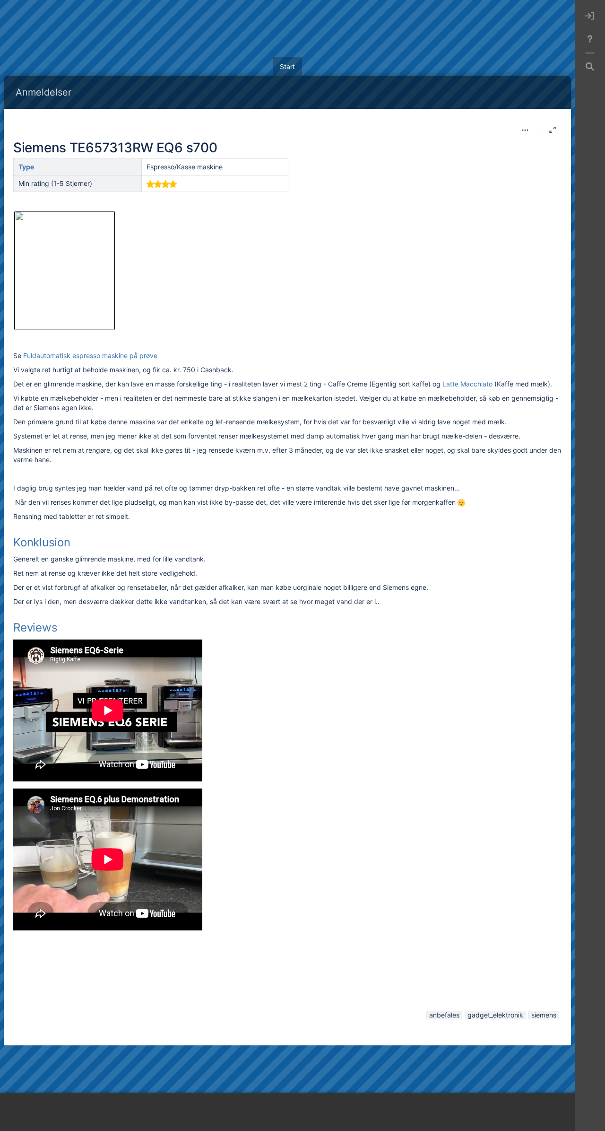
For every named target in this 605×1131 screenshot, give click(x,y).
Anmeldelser (43, 92)
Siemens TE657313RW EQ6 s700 (115, 148)
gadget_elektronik (495, 1015)
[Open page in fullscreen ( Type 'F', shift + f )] (552, 130)
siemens (543, 1015)
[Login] (590, 16)
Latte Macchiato (467, 384)
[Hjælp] (590, 38)
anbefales (444, 1015)
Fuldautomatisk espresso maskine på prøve (90, 355)
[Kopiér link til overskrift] (73, 543)
